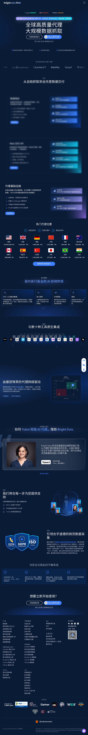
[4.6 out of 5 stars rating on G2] (44, 12)
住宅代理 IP (20, 387)
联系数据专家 (72, 626)
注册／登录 (71, 629)
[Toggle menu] (84, 3)
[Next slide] (85, 298)
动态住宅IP (32, 230)
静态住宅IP (60, 230)
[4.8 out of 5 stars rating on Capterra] (58, 12)
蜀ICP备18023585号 (45, 721)
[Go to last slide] (3, 298)
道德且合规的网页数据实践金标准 (65, 542)
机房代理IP (46, 230)
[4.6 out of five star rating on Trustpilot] (30, 12)
